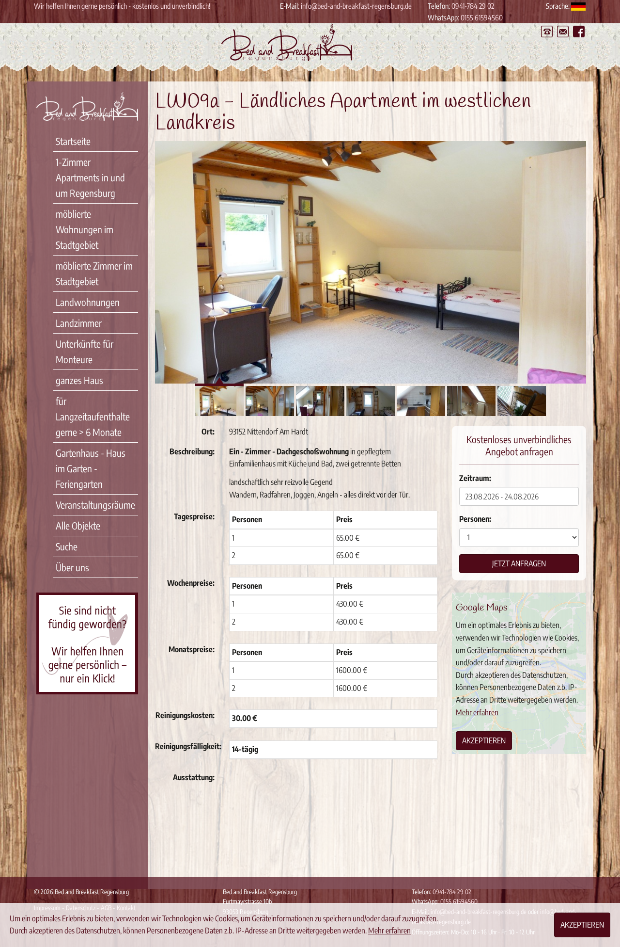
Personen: (475, 519)
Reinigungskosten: (185, 715)
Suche (67, 546)
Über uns (72, 567)
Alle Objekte (78, 525)
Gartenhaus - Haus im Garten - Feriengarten (90, 468)
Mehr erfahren (477, 712)
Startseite (73, 141)
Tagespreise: (194, 516)
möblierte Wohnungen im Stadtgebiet (84, 229)
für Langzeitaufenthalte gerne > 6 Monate (93, 416)
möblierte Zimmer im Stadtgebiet (94, 273)
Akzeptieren (484, 740)
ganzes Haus (79, 380)
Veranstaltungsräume (95, 504)
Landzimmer (79, 323)
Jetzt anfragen (519, 563)
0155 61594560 (482, 17)
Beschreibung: (192, 451)
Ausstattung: (194, 777)
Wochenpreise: (191, 583)
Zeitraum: (475, 478)
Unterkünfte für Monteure (84, 351)
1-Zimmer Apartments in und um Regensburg (90, 177)
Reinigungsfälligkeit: (188, 746)
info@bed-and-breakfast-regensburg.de (356, 5)
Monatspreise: (192, 649)
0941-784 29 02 (472, 5)
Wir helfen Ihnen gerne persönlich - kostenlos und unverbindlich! (122, 5)
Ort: (208, 431)
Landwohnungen (88, 302)
